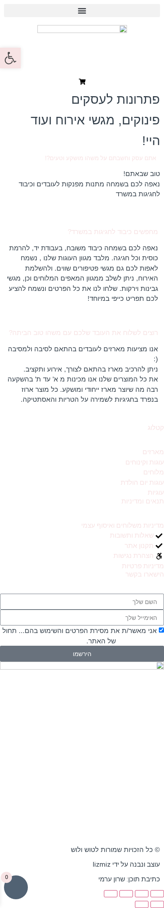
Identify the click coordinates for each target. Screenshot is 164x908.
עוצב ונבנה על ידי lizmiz (126, 864)
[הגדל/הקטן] (157, 893)
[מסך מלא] (141, 893)
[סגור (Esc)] (110, 893)
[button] (82, 10)
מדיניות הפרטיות (140, 641)
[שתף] (126, 893)
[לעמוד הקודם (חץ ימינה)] (157, 904)
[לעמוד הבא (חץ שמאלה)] (141, 904)
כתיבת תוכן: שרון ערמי (129, 879)
